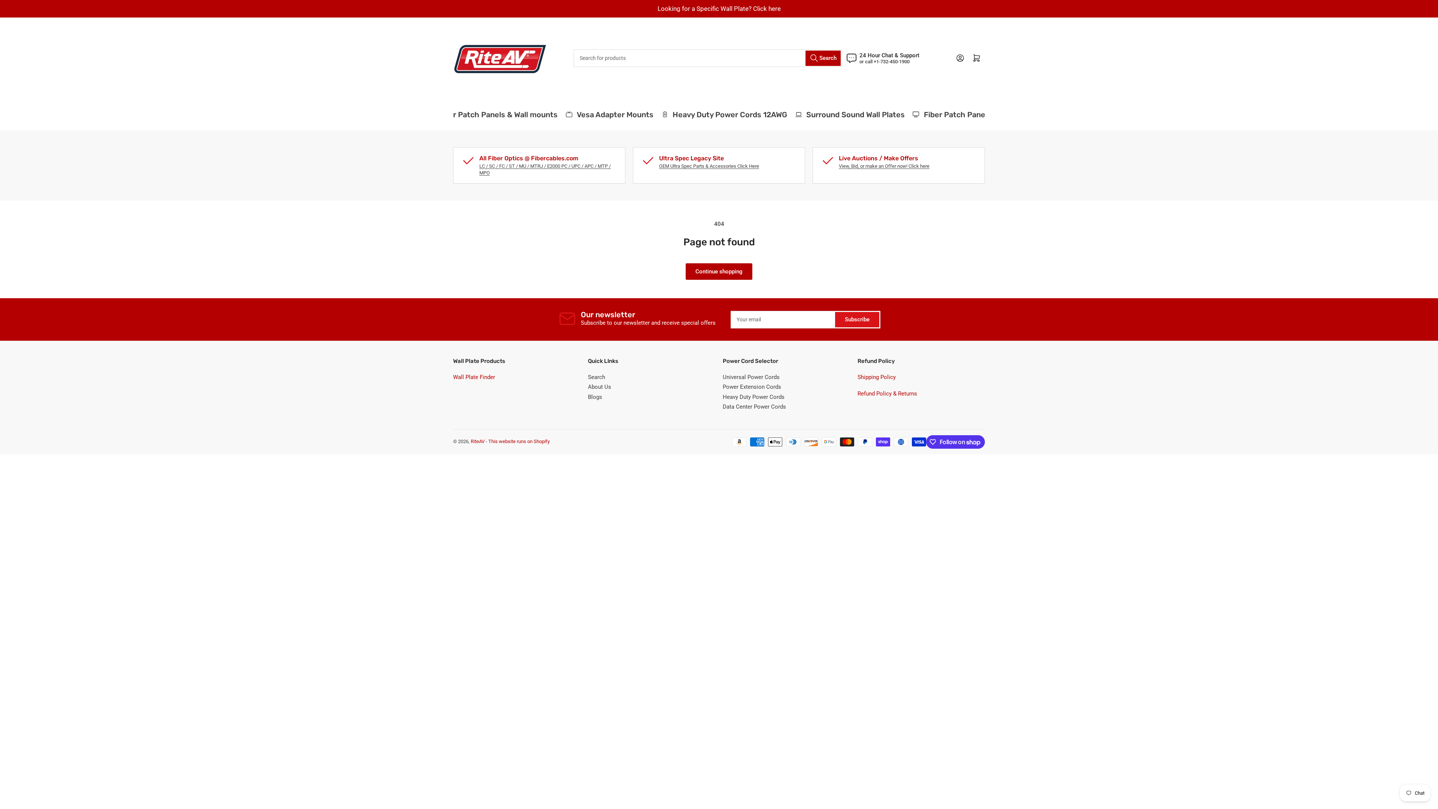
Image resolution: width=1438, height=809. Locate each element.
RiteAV (478, 441)
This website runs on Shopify (519, 441)
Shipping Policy (877, 377)
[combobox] (708, 58)
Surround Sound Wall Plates (843, 114)
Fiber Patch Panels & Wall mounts (486, 114)
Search (596, 377)
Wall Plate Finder (474, 377)
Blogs (595, 397)
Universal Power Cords (751, 377)
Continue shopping (719, 271)
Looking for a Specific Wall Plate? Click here (719, 8)
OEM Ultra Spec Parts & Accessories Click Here (709, 166)
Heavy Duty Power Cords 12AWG (718, 114)
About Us (599, 387)
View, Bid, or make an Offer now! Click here (884, 166)
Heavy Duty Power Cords (754, 397)
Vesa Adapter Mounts (603, 114)
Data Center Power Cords (754, 406)
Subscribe (857, 319)
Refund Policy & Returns (887, 393)
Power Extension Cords (752, 387)
